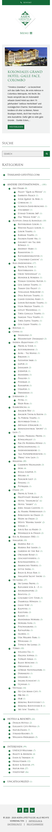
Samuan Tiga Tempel (29, 317)
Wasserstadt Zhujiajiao (30, 339)
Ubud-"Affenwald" (27, 274)
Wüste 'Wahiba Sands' (29, 522)
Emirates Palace (26, 196)
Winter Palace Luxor (29, 228)
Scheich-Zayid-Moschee (31, 206)
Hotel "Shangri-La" (28, 501)
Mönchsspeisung (27, 447)
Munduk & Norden (28, 278)
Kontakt (27, 2)
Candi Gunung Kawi (29, 299)
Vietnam (17, 688)
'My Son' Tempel (26, 710)
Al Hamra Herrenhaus (30, 512)
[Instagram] (26, 810)
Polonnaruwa (25, 627)
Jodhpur (22, 371)
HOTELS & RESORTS (19, 719)
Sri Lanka (18, 580)
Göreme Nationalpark (30, 670)
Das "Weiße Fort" (27, 217)
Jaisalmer (23, 368)
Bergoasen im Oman (29, 515)
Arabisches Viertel (28, 566)
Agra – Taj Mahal (27, 353)
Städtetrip (18, 772)
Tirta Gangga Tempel (29, 314)
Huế (20, 699)
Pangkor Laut (25, 479)
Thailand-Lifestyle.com (23, 175)
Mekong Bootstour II (30, 706)
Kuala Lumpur (25, 472)
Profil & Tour (25, 267)
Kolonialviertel (26, 562)
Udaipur (22, 389)
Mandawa (23, 375)
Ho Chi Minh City (28, 692)
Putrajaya (23, 486)
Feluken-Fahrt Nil (28, 239)
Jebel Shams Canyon (29, 508)
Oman (16, 490)
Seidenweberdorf (27, 451)
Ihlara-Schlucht (27, 681)
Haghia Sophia (26, 656)
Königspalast (25, 440)
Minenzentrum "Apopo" (31, 429)
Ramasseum (24, 253)
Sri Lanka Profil (26, 584)
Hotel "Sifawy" (26, 504)
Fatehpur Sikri (26, 361)
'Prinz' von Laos (26, 458)
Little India (24, 569)
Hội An (21, 695)
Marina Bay (24, 544)
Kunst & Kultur (21, 765)
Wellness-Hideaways (23, 737)
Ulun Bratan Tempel (29, 307)
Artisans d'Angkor (28, 425)
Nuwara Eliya (25, 623)
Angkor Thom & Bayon (30, 415)
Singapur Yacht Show (30, 576)
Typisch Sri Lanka (27, 645)
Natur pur (18, 769)
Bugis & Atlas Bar (27, 573)
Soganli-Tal (24, 652)
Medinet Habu (26, 249)
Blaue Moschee (26, 663)
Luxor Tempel (25, 232)
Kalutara (23, 612)
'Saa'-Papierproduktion (30, 454)
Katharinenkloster (28, 256)
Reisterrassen (25, 271)
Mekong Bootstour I (29, 702)
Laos (15, 433)
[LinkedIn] (32, 810)
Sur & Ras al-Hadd (28, 530)
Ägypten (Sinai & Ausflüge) (27, 221)
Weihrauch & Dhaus (29, 533)
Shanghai (23, 335)
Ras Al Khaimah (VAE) (24, 537)
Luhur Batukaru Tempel (31, 303)
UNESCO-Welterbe (22, 751)
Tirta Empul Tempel (28, 321)
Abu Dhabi (18, 188)
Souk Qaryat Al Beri (29, 199)
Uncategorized (18, 782)
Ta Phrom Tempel (27, 418)
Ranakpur (23, 386)
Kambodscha (20, 407)
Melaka (22, 476)
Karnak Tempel (26, 235)
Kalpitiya (23, 609)
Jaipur (21, 364)
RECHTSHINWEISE (35, 824)
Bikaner (22, 357)
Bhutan (17, 328)
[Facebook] (19, 810)
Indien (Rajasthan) (23, 343)
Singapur (18, 540)
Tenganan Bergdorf (29, 292)
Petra (21, 400)
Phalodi (22, 379)
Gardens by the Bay (28, 551)
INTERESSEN (14, 747)
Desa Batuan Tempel (29, 296)
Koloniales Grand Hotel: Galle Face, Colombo (25, 76)
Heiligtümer (19, 761)
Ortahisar (23, 666)
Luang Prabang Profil (30, 436)
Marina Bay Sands (28, 548)
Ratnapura (24, 630)
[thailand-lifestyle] (26, 18)
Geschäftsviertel (27, 558)
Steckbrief (23, 210)
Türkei (16, 648)
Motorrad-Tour (27, 422)
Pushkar (22, 382)
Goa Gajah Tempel (28, 325)
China (16, 332)
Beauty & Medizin (22, 754)
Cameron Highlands (29, 465)
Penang (22, 483)
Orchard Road (26, 555)
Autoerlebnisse (26, 350)
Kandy (21, 616)
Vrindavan (24, 393)
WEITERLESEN (16, 127)
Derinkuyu (24, 674)
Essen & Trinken (22, 758)
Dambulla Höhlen (28, 602)
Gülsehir (23, 677)
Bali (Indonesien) (22, 263)
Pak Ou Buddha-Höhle (30, 443)
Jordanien (18, 397)
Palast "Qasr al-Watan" (30, 192)
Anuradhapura (26, 591)
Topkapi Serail (25, 659)
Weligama (23, 641)
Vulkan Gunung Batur (30, 281)
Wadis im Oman (26, 519)
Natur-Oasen (20, 730)
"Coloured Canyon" (29, 260)
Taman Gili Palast (27, 289)
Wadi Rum (23, 404)
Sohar (21, 526)
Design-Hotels (21, 723)
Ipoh (20, 468)
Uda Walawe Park (27, 638)
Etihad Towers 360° (28, 214)
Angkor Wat (24, 411)
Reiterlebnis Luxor (28, 224)
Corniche (23, 203)
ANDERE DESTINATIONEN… (24, 185)
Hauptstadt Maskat (28, 497)
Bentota (22, 594)
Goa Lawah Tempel (28, 285)
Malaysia (17, 461)
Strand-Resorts (21, 734)
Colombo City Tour (29, 598)
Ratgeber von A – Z (28, 587)
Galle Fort (24, 605)
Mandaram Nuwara (28, 620)
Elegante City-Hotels (24, 727)
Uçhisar (22, 684)
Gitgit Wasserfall (27, 310)
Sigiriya (22, 634)
